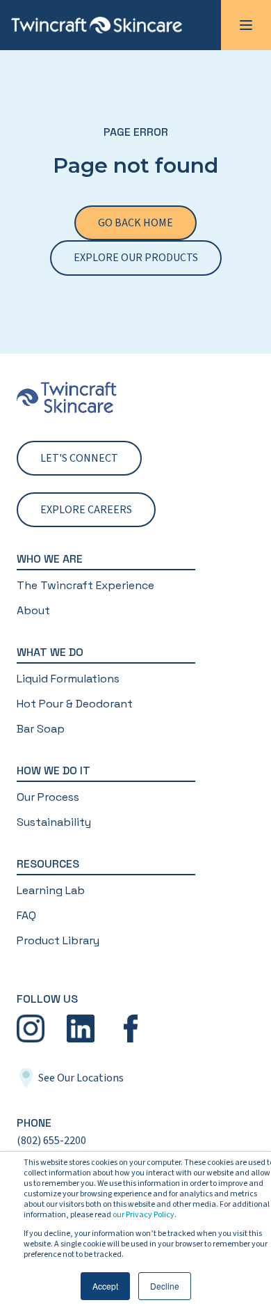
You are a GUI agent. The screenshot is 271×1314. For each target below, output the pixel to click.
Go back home (135, 222)
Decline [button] (164, 1286)
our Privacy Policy (143, 1215)
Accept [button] (105, 1286)
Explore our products (136, 257)
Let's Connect (79, 458)
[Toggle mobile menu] (246, 25)
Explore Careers (86, 509)
